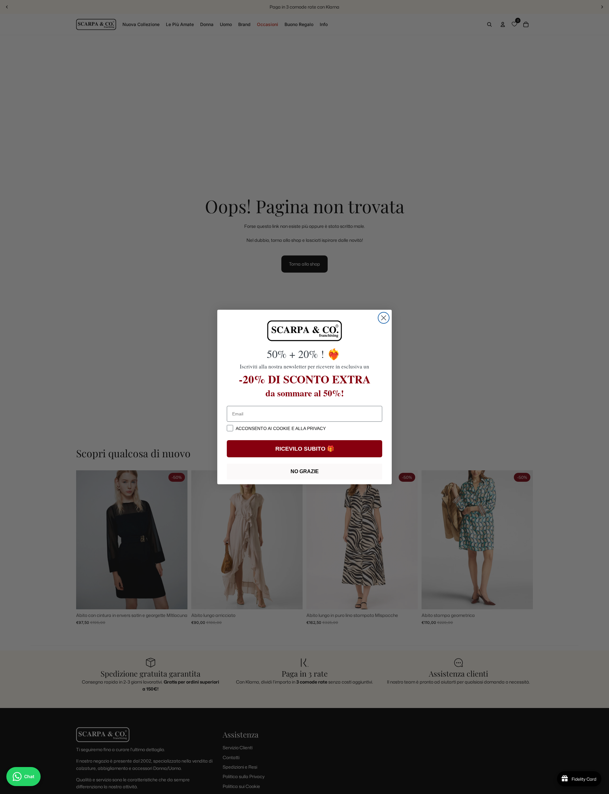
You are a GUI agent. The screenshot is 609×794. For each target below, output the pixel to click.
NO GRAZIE (305, 471)
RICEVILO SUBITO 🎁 (304, 449)
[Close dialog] (383, 317)
